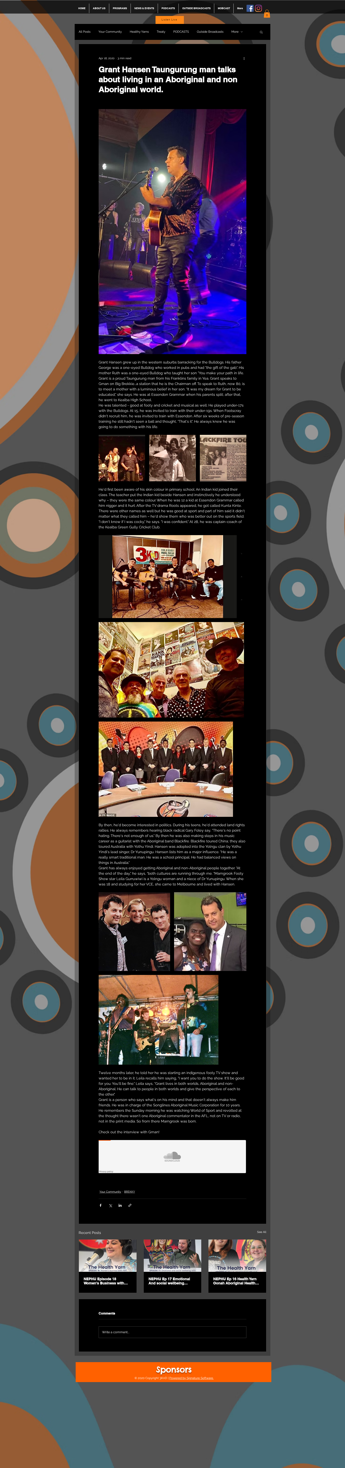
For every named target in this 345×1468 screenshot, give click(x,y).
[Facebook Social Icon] (250, 8)
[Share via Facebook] (100, 1205)
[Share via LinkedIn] (120, 1205)
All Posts (84, 31)
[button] (267, 14)
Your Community (110, 31)
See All (261, 1232)
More (235, 31)
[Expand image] (122, 458)
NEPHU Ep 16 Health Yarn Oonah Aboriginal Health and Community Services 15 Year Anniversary (237, 1281)
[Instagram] (258, 8)
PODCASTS (181, 31)
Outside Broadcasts (210, 31)
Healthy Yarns (139, 31)
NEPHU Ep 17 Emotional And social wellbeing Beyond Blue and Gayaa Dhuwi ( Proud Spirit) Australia (169, 1281)
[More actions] (244, 58)
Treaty (161, 31)
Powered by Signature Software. (191, 1378)
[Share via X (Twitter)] (110, 1205)
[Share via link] (130, 1205)
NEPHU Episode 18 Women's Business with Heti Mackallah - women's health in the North (105, 1281)
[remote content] (172, 1157)
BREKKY (129, 1191)
